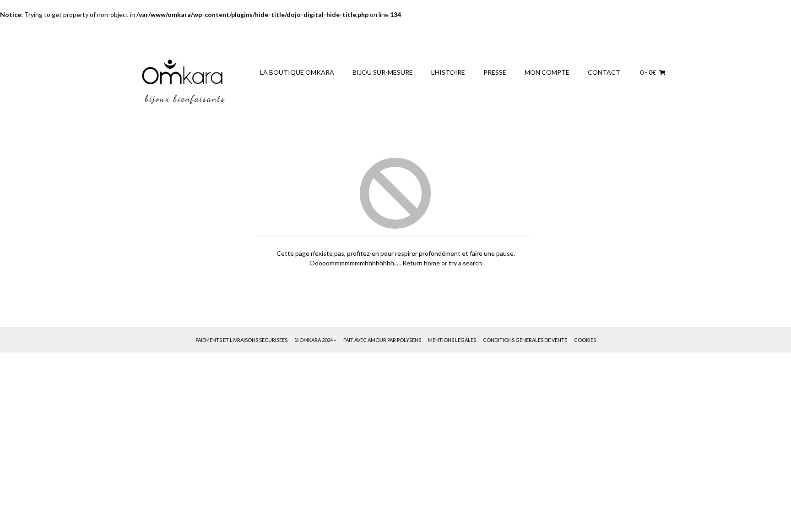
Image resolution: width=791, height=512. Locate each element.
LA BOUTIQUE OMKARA (297, 72)
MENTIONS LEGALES (452, 340)
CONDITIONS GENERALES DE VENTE (525, 340)
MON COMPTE (547, 72)
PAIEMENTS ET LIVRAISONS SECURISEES (241, 340)
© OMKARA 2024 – (315, 340)
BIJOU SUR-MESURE (382, 72)
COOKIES (585, 340)
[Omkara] (182, 83)
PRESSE (494, 72)
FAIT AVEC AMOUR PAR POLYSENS (382, 340)
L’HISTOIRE (448, 72)
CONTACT (604, 72)
